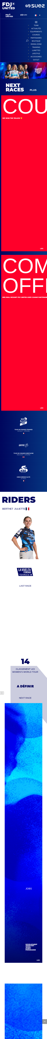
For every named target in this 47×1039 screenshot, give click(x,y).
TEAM (36, 25)
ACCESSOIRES (36, 56)
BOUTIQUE (36, 41)
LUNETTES (36, 50)
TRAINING (36, 47)
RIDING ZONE (36, 44)
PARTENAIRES (36, 38)
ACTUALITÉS (36, 28)
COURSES (36, 35)
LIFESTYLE (36, 53)
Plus (33, 90)
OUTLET (36, 60)
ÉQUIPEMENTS (36, 31)
